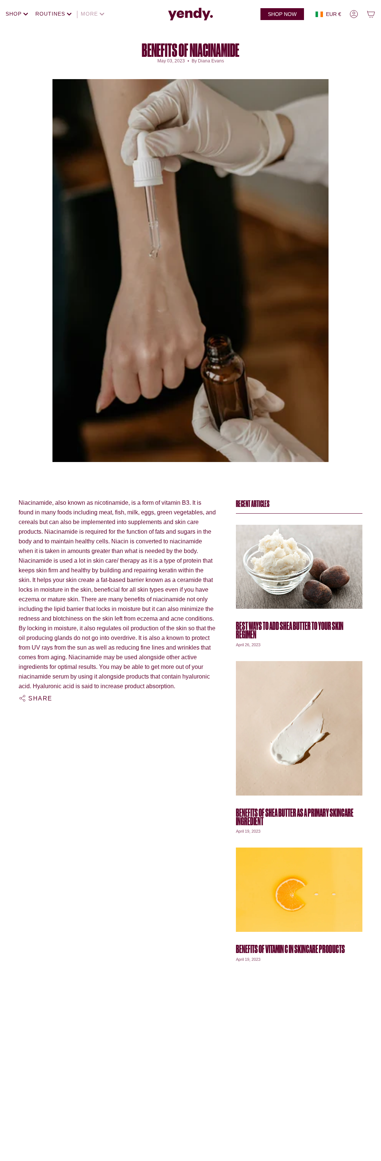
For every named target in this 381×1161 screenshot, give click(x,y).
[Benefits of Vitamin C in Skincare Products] (299, 890)
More (90, 14)
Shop (14, 14)
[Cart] (371, 14)
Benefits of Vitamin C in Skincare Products (290, 949)
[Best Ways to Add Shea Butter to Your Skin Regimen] (299, 567)
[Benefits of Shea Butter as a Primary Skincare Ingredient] (299, 728)
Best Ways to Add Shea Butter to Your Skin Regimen (289, 630)
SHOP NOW (282, 14)
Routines (51, 14)
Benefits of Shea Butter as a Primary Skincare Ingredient (294, 817)
